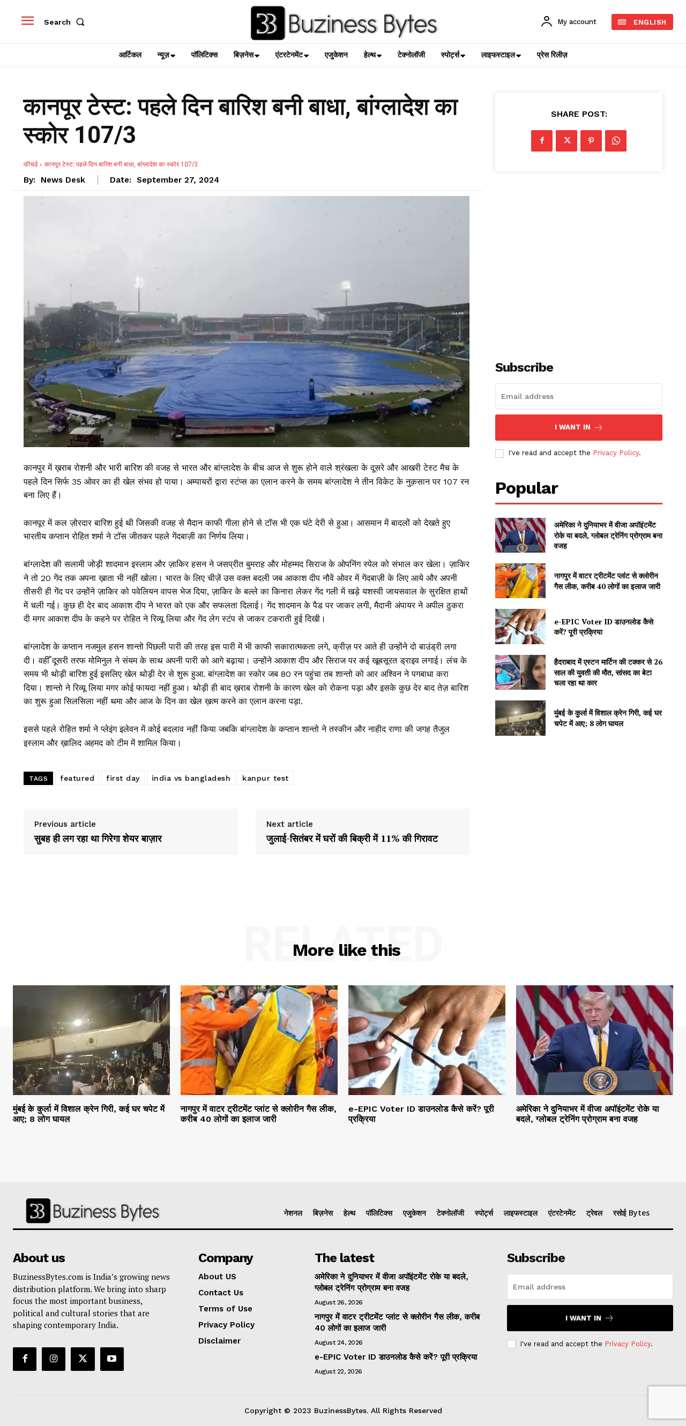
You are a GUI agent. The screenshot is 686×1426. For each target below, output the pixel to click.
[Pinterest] (591, 141)
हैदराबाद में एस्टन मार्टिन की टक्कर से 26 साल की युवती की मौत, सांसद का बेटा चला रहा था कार (608, 672)
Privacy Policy (616, 453)
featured (77, 778)
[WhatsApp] (616, 141)
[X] (566, 141)
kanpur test (265, 778)
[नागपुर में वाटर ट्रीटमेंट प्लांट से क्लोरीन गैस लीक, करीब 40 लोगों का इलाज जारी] (520, 580)
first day (123, 778)
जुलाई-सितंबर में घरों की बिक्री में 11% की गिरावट (352, 838)
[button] (66, 22)
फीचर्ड (31, 164)
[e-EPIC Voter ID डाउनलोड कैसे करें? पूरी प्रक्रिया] (520, 626)
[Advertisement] (578, 260)
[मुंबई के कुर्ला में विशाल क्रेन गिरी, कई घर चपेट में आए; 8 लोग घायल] (520, 717)
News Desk (63, 180)
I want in (573, 427)
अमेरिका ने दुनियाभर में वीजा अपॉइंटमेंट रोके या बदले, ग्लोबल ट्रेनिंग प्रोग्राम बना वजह (608, 534)
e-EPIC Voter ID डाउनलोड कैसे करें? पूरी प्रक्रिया (603, 626)
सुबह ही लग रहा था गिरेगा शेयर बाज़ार (98, 838)
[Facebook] (542, 141)
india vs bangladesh (191, 778)
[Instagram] (53, 1359)
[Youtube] (112, 1359)
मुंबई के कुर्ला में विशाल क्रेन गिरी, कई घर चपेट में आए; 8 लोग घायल (608, 717)
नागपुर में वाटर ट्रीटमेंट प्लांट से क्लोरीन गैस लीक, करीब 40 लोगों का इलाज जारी (607, 580)
